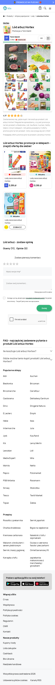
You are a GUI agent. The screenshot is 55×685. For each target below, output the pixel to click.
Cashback (7, 653)
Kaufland (34, 435)
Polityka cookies (10, 615)
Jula (32, 428)
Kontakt (6, 631)
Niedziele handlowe (12, 664)
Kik (4, 443)
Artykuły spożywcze (22, 16)
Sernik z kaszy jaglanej (14, 550)
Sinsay (6, 488)
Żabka (33, 502)
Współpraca (8, 604)
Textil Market (36, 495)
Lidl (31, 450)
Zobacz (17, 227)
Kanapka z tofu (10, 557)
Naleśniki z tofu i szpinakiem (38, 536)
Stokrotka (34, 488)
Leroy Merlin (36, 443)
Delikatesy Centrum (39, 398)
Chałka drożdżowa (11, 527)
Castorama (8, 398)
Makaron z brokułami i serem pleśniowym (13, 544)
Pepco (6, 473)
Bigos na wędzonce (39, 527)
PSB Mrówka (9, 480)
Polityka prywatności (12, 610)
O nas (5, 599)
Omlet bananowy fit (39, 550)
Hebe (5, 420)
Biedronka (8, 383)
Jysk (5, 435)
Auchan (34, 376)
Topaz (6, 502)
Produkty (10, 16)
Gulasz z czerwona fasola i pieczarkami (39, 544)
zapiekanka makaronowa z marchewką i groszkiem (37, 561)
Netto (32, 465)
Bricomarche (9, 391)
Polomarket (35, 473)
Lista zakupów (9, 648)
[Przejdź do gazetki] (48, 38)
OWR (5, 626)
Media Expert (9, 458)
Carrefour (35, 391)
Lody (33, 16)
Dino (5, 405)
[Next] (53, 2)
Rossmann (35, 480)
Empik (33, 413)
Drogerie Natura (37, 405)
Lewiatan (7, 450)
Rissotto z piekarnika (13, 520)
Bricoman (34, 383)
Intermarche (9, 428)
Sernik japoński (37, 520)
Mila (32, 458)
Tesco (6, 495)
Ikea (32, 420)
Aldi (5, 376)
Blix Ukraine (8, 658)
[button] (27, 351)
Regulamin (8, 621)
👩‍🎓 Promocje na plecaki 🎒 (28, 2)
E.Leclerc (7, 413)
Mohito (6, 465)
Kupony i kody (9, 642)
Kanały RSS (35, 680)
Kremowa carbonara (12, 535)
